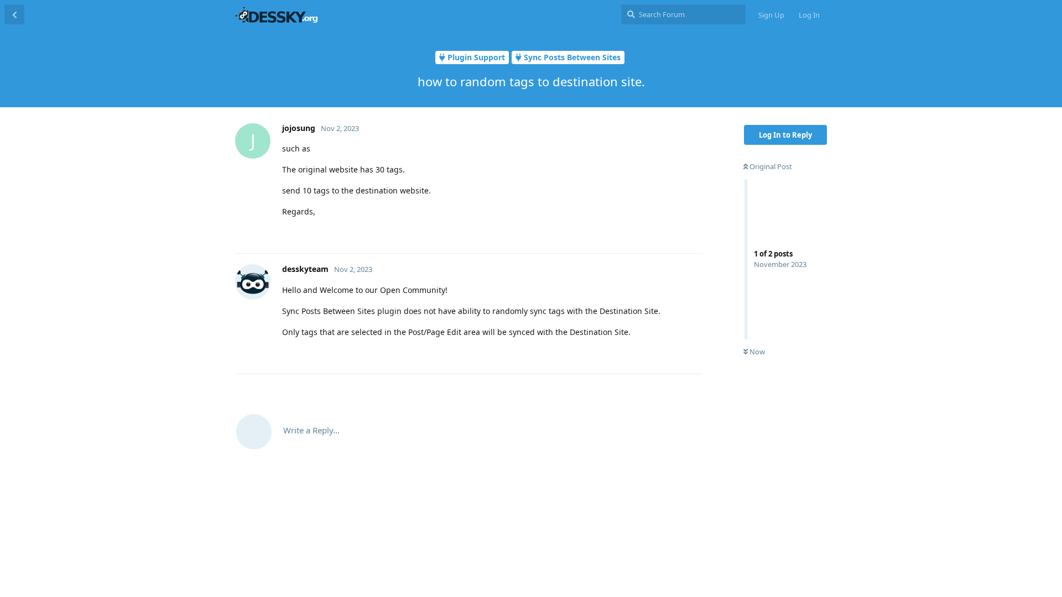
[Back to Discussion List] (14, 14)
